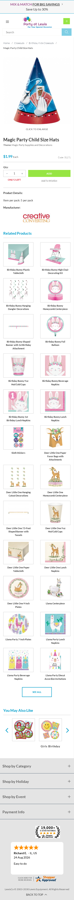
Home (6, 43)
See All (36, 691)
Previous (7, 730)
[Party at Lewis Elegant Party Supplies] (37, 21)
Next (67, 730)
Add (49, 173)
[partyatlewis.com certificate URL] (37, 878)
